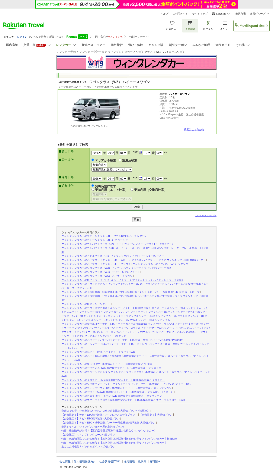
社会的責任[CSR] (110, 461)
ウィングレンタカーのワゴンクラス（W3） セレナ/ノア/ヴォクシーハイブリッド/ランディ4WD (116, 267)
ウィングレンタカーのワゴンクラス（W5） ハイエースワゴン (96, 276)
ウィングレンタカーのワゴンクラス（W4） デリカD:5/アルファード (100, 272)
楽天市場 (240, 13)
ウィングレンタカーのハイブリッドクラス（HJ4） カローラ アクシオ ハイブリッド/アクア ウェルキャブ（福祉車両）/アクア (133, 260)
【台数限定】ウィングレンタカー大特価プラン (88, 434)
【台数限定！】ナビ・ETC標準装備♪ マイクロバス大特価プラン (99, 414)
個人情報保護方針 (85, 461)
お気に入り (172, 29)
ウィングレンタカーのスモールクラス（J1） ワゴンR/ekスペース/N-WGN (103, 236)
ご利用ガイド (180, 13)
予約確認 (190, 29)
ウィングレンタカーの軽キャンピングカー (86, 304)
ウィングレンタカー (120, 51)
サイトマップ (200, 13)
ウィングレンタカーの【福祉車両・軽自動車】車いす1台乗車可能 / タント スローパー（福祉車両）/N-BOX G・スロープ (130, 292)
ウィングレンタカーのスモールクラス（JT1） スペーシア (94, 239)
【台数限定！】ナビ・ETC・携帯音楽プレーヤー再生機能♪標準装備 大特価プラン (108, 422)
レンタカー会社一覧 (91, 51)
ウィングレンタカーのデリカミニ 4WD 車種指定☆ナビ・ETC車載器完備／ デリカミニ (111, 367)
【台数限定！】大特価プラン (156, 414)
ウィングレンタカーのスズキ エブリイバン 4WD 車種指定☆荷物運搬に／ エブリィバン (111, 395)
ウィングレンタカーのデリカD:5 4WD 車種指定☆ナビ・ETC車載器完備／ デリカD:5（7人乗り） (117, 392)
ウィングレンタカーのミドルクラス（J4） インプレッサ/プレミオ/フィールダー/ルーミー (112, 255)
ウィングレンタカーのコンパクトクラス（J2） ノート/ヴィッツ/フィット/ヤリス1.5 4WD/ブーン (117, 244)
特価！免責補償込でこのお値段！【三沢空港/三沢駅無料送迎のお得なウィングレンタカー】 (114, 442)
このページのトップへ (205, 215)
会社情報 (65, 461)
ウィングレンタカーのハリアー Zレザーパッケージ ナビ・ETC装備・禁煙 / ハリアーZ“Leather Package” (122, 339)
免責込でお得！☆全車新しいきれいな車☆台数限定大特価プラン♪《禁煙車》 (105, 410)
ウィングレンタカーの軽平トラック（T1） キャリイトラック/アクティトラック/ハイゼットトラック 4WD (122, 280)
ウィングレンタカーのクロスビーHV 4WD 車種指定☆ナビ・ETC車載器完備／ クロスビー (113, 380)
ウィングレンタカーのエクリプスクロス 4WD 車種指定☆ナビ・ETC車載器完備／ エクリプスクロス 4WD (123, 399)
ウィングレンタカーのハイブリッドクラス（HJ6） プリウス (96, 264)
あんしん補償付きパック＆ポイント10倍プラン (88, 446)
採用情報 (129, 461)
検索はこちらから (194, 129)
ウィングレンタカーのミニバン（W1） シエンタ (160, 264)
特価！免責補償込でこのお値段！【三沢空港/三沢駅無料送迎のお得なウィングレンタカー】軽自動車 (119, 438)
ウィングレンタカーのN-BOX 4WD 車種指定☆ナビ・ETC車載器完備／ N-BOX (106, 364)
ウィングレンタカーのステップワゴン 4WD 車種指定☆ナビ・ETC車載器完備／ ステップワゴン (116, 388)
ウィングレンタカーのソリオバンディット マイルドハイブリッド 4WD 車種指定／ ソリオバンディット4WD (126, 383)
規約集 (142, 461)
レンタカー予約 (66, 51)
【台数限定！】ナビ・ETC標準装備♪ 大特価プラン (90, 418)
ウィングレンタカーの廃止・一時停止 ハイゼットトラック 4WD (98, 351)
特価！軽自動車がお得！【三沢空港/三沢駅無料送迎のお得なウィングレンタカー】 (109, 430)
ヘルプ (164, 13)
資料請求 (155, 461)
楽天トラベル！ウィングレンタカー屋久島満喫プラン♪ (92, 426)
